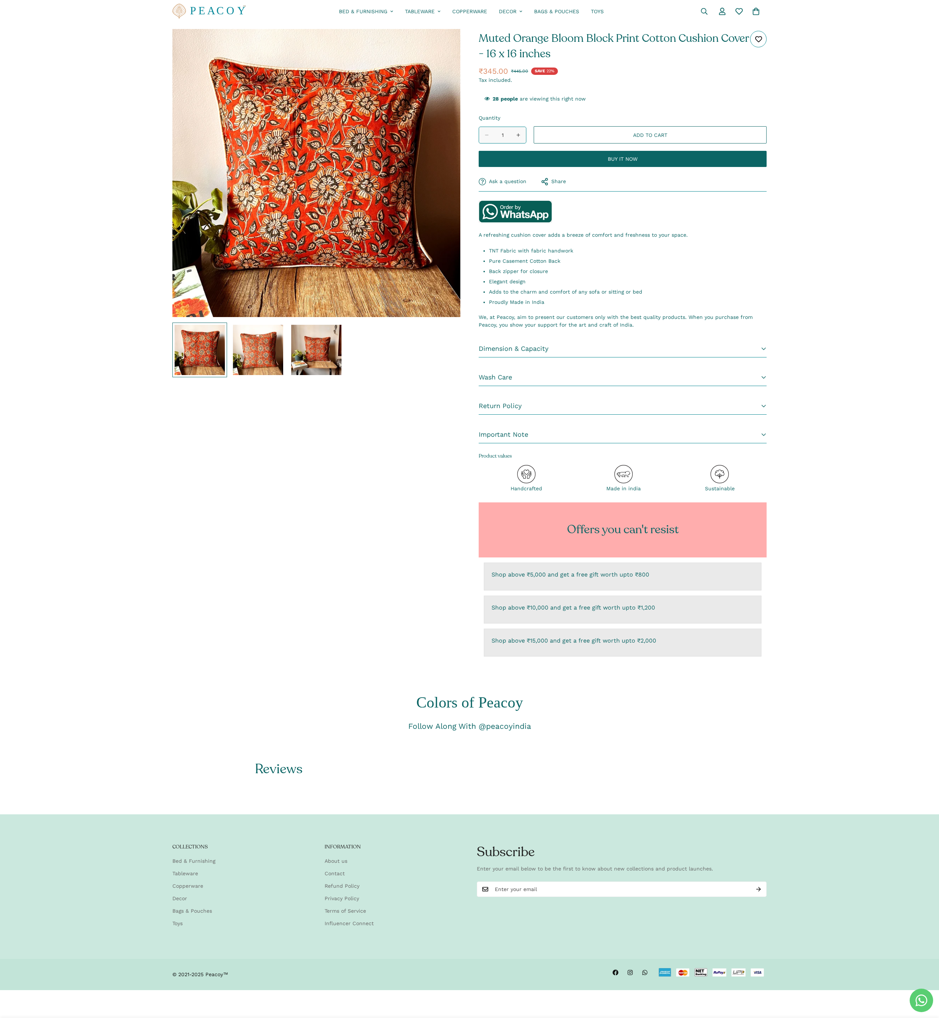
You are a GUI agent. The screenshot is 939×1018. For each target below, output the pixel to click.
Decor (507, 11)
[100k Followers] (630, 972)
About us (336, 861)
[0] (756, 11)
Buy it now (622, 159)
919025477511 (515, 211)
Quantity (489, 118)
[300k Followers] (615, 972)
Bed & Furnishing (363, 11)
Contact (335, 873)
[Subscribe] (758, 889)
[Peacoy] (209, 11)
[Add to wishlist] (758, 39)
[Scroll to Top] (924, 978)
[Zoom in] (444, 44)
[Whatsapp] (645, 972)
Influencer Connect (349, 923)
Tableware (420, 11)
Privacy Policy (342, 898)
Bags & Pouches (556, 11)
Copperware (469, 11)
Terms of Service (345, 911)
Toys (597, 11)
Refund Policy (342, 886)
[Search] (704, 11)
